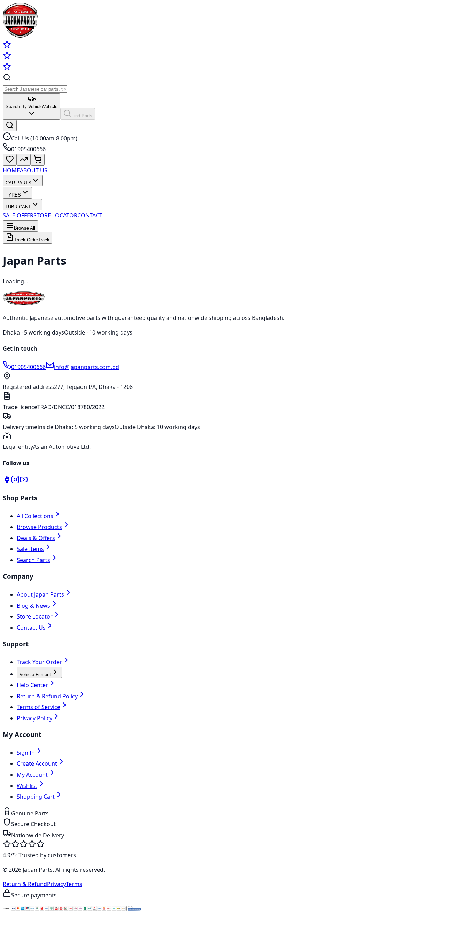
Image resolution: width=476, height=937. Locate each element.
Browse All (24, 228)
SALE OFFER (18, 215)
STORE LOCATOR (55, 215)
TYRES (13, 195)
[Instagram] (15, 481)
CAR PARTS (18, 182)
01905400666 (28, 367)
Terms (74, 884)
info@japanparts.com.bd (86, 367)
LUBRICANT (18, 206)
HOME (11, 170)
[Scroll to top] (10, 931)
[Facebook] (7, 481)
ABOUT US (33, 170)
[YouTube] (24, 481)
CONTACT (89, 215)
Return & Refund (25, 884)
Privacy (56, 884)
